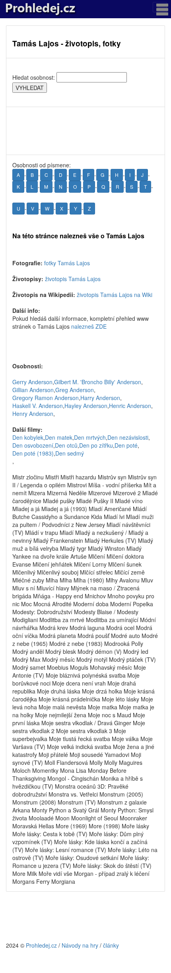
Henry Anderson (32, 414)
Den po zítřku (96, 445)
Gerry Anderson (32, 382)
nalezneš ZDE (89, 326)
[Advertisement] (85, 131)
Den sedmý (69, 453)
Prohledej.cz (41, 945)
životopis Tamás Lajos (73, 279)
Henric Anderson (130, 406)
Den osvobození (32, 445)
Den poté (126, 445)
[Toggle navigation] (160, 7)
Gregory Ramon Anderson (45, 398)
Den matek (58, 437)
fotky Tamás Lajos (67, 263)
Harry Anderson (100, 398)
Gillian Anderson (33, 390)
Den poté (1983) (33, 453)
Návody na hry (80, 945)
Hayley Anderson (85, 406)
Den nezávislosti (127, 437)
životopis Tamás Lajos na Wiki (114, 295)
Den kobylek (27, 437)
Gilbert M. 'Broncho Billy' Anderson (97, 382)
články (111, 945)
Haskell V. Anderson (37, 406)
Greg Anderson (74, 390)
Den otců (66, 445)
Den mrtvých (90, 437)
